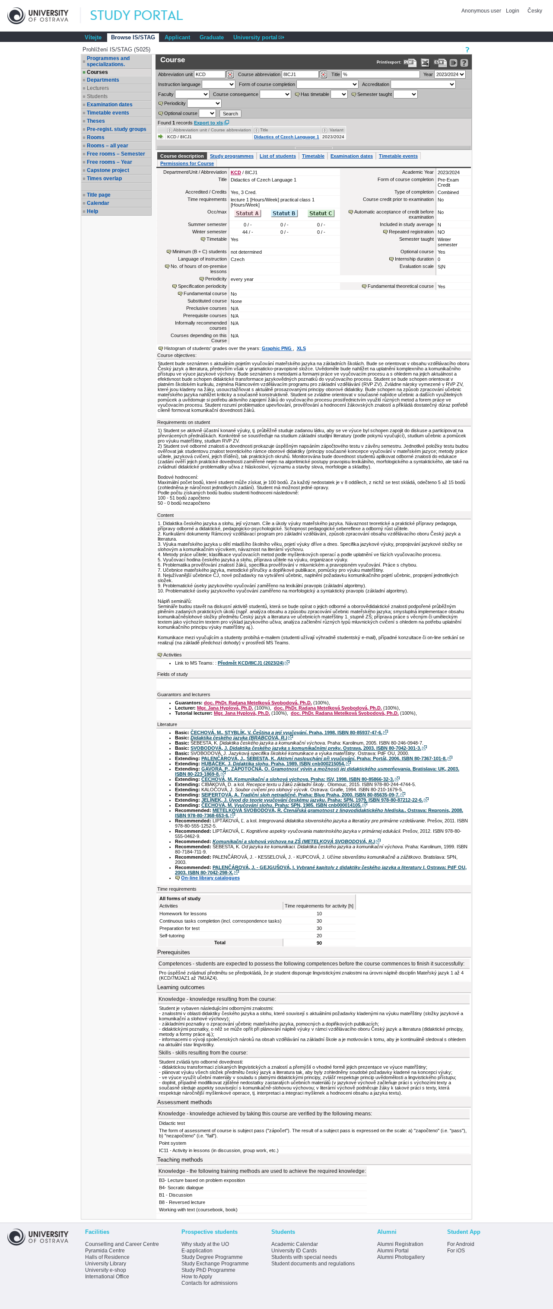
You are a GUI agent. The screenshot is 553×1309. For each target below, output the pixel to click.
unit (175, 74)
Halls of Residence (107, 1257)
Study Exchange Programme (215, 1264)
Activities (172, 654)
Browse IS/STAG (133, 37)
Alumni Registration (400, 1244)
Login (512, 11)
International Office (107, 1277)
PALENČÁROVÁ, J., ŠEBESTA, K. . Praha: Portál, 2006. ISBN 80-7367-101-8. (324, 758)
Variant (336, 129)
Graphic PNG (277, 348)
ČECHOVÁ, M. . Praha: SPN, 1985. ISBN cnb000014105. (281, 805)
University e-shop (105, 1270)
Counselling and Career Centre (122, 1244)
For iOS (456, 1251)
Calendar (98, 203)
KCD (236, 172)
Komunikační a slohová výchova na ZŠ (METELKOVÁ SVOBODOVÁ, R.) (294, 841)
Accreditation (375, 84)
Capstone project (108, 170)
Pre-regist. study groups (116, 129)
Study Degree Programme (212, 1257)
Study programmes (232, 156)
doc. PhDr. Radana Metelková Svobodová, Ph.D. (258, 702)
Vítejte (93, 37)
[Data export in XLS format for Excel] (425, 62)
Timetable (313, 156)
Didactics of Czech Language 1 (286, 136)
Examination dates (110, 105)
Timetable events (108, 113)
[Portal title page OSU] (145, 15)
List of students (278, 156)
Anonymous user (481, 11)
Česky (535, 11)
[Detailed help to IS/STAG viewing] (464, 62)
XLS (301, 348)
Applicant (177, 37)
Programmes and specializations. (108, 61)
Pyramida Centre (105, 1251)
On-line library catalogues (210, 877)
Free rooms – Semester (116, 154)
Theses (96, 121)
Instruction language (179, 84)
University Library (105, 1264)
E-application (197, 1251)
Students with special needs (304, 1257)
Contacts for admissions (209, 1283)
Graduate (212, 37)
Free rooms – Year (109, 162)
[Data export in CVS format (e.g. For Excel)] (440, 62)
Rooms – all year (107, 146)
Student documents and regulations (313, 1264)
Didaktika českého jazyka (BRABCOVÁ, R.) (239, 737)
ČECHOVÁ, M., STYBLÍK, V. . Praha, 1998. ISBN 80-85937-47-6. (286, 732)
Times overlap (104, 178)
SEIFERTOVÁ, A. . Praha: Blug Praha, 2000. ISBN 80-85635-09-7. (300, 794)
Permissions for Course (187, 163)
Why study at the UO (205, 1244)
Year (428, 74)
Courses (97, 72)
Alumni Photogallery (401, 1257)
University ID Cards (294, 1251)
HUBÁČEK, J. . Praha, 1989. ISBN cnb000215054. (273, 763)
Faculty (166, 94)
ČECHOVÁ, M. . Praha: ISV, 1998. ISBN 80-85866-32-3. (297, 779)
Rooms (96, 137)
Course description (182, 156)
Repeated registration (411, 231)
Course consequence (235, 94)
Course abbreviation (259, 74)
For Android (460, 1244)
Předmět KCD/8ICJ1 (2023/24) (251, 663)
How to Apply (196, 1277)
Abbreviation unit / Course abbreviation (212, 129)
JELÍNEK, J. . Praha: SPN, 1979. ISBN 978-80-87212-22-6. (312, 800)
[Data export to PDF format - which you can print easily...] (410, 62)
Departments (103, 80)
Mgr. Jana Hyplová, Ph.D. (225, 707)
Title (335, 74)
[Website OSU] (44, 15)
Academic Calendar (294, 1244)
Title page (99, 195)
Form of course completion (267, 84)
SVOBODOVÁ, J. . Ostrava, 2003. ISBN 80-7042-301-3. (306, 748)
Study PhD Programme (208, 1270)
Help (92, 211)
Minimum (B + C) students (199, 251)
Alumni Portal (393, 1251)
